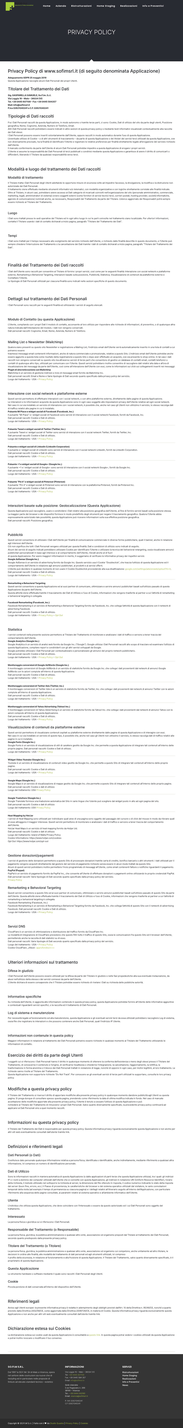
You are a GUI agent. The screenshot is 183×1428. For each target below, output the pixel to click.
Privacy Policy (46, 379)
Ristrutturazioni (81, 6)
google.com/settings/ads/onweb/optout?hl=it (148, 569)
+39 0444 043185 (77, 1393)
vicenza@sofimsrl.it (79, 1396)
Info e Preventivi (153, 6)
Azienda (61, 6)
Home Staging (106, 6)
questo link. (95, 1335)
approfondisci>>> (45, 947)
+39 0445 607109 (76, 1375)
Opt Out (58, 615)
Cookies (84, 1423)
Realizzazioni (128, 6)
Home (46, 6)
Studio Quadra (57, 1423)
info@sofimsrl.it (77, 1380)
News (125, 1385)
